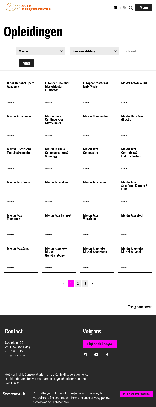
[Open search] (131, 7)
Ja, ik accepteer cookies (136, 394)
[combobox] (40, 51)
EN (124, 7)
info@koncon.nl (15, 355)
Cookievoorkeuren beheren (51, 402)
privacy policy (99, 398)
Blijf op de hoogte (99, 344)
